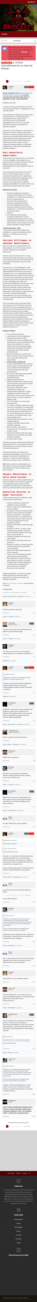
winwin (5, 724)
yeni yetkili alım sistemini (15, 583)
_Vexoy (9, 724)
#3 (34, 634)
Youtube (18, 1235)
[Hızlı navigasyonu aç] (35, 41)
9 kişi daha (20, 596)
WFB (14, 596)
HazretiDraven (12, 810)
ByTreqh (11, 767)
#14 (34, 941)
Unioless (5, 877)
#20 (34, 1116)
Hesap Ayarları (18, 1219)
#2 (34, 613)
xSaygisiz (11, 645)
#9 (34, 780)
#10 (34, 806)
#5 (34, 692)
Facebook (18, 1239)
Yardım (18, 1173)
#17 (34, 1004)
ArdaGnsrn (12, 623)
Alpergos (10, 596)
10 (25, 81)
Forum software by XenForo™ (18, 1299)
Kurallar (24, 1173)
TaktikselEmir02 (13, 731)
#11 (34, 826)
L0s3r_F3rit (12, 988)
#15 (34, 965)
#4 (34, 656)
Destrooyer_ (11, 945)
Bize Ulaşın (11, 1173)
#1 (34, 592)
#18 (34, 1048)
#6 (34, 720)
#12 (34, 873)
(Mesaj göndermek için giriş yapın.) (18, 1122)
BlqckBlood (12, 1100)
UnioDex (11, 86)
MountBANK (12, 703)
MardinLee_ (12, 751)
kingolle (11, 603)
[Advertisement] (19, 74)
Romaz (4, 616)
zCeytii (4, 945)
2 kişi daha (19, 724)
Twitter (18, 1243)
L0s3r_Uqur (12, 1059)
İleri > (28, 81)
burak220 (5, 596)
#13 (34, 902)
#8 (34, 760)
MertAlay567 (11, 1007)
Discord (24, 52)
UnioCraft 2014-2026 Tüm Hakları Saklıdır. (15, 1298)
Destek (18, 1223)
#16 (34, 982)
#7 (34, 740)
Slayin (9, 877)
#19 (34, 1094)
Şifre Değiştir (18, 1227)
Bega (10, 817)
